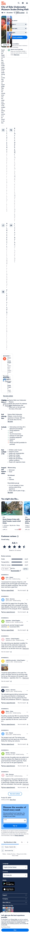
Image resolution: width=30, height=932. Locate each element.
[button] (7, 13)
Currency (5, 871)
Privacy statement (19, 835)
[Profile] (27, 3)
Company (5, 899)
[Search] (18, 3)
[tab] (10, 842)
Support (5, 895)
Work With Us (6, 902)
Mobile (4, 880)
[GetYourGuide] (3, 3)
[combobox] (16, 570)
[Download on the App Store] (9, 889)
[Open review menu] (27, 578)
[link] (11, 516)
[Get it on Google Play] (9, 884)
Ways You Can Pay (8, 905)
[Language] (23, 3)
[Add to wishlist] (20, 503)
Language (5, 863)
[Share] (27, 12)
